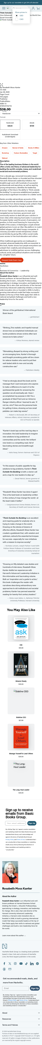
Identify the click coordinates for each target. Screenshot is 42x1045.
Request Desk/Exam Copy (12, 260)
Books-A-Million (33, 148)
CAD (21, 19)
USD (21, 15)
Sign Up (31, 823)
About (4, 1012)
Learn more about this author (13, 935)
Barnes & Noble (17, 148)
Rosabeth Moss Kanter (11, 87)
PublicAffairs (5, 101)
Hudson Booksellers (21, 153)
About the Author (7, 273)
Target (35, 153)
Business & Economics (9, 270)
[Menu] (3, 8)
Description (4, 161)
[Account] (33, 8)
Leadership (24, 270)
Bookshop (5, 153)
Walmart (5, 158)
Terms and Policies (10, 1024)
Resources (6, 1018)
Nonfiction (4, 266)
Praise (2, 304)
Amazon (5, 148)
